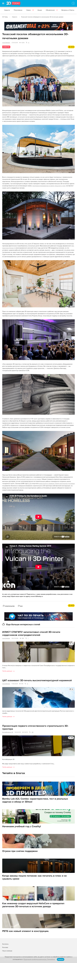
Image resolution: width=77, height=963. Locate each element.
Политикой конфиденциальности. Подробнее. (39, 959)
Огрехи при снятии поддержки (20, 851)
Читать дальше (7, 671)
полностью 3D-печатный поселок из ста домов (25, 479)
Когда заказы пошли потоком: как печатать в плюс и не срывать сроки (34, 877)
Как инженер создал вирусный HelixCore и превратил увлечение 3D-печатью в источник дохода (33, 905)
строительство (10, 606)
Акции (40, 10)
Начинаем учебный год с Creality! (21, 826)
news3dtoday (6, 42)
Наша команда (7, 951)
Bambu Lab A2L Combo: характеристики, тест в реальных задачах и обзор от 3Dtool (35, 800)
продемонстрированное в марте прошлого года (48, 186)
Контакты (5, 944)
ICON (55, 51)
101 (32, 732)
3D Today (5, 17)
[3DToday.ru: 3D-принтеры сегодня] (13, 4)
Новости (7, 10)
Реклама (8, 28)
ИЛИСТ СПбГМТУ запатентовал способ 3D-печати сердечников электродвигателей (31, 634)
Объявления (52, 10)
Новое (30, 10)
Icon (21, 606)
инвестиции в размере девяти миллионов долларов (57, 484)
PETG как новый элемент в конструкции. (25, 931)
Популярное (18, 10)
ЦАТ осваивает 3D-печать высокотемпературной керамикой (37, 680)
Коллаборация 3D (7, 732)
